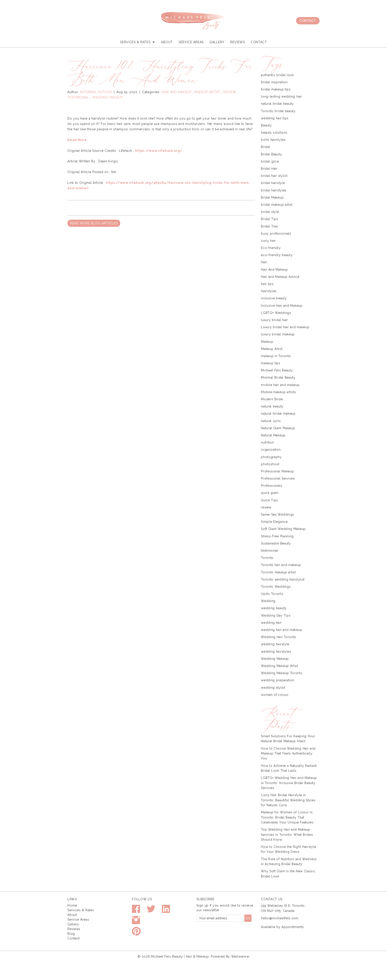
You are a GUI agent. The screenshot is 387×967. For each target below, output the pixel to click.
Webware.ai (240, 956)
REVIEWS (237, 42)
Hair (264, 262)
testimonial (78, 97)
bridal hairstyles (273, 190)
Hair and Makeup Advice (280, 277)
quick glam (270, 493)
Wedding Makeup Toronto (281, 673)
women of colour (275, 695)
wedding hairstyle (275, 644)
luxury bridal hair (274, 320)
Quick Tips (269, 500)
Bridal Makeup (272, 197)
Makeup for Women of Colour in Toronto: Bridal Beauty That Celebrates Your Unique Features (287, 817)
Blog (71, 933)
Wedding (268, 601)
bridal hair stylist (274, 176)
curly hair (268, 240)
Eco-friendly (271, 248)
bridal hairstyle (273, 183)
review (229, 92)
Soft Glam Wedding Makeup (283, 529)
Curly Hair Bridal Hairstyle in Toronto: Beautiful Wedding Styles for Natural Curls (288, 800)
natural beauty (272, 406)
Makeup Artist (207, 92)
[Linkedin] (166, 911)
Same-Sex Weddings (277, 514)
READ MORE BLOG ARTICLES (94, 223)
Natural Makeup (273, 435)
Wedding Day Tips (275, 615)
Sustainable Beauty (276, 543)
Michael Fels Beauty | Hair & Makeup (180, 956)
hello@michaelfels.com (280, 918)
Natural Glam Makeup (278, 428)
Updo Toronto (272, 594)
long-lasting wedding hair (281, 96)
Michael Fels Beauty (277, 370)
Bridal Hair (269, 168)
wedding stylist (273, 687)
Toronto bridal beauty (278, 111)
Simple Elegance (274, 521)
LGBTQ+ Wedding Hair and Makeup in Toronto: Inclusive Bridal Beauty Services (289, 783)
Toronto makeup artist (278, 572)
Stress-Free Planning (277, 536)
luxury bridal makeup (278, 334)
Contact (308, 20)
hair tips (267, 284)
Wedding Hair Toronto (278, 637)
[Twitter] (151, 911)
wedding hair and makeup (281, 630)
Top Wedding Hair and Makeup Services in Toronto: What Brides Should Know (287, 834)
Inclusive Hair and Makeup (282, 305)
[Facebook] (136, 911)
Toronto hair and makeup (281, 565)
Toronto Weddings (276, 586)
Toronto (267, 558)
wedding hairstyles (276, 651)
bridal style (270, 212)
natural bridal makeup (278, 413)
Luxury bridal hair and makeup (285, 327)
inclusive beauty (274, 298)
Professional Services (278, 478)
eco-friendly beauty (276, 255)
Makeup (267, 341)
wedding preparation (277, 680)
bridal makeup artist (276, 204)
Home (72, 905)
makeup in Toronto (276, 356)
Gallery (216, 42)
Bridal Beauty (271, 154)
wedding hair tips (274, 118)
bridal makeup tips (276, 89)
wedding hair (271, 622)
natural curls (271, 421)
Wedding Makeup (107, 97)
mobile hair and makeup (280, 385)
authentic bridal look (277, 75)
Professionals (271, 485)
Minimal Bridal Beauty (278, 377)
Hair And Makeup (176, 92)
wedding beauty (274, 608)
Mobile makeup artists (278, 392)
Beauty (266, 125)
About (167, 42)
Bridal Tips (269, 219)
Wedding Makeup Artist (279, 666)
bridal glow (270, 161)
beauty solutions (274, 132)
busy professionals (276, 233)
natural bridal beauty (277, 103)
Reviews (73, 929)
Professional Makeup (277, 471)
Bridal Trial (269, 226)
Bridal (265, 147)
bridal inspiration (274, 82)
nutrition (267, 442)
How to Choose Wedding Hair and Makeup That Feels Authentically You (288, 753)
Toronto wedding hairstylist (283, 579)
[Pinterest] (136, 933)
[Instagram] (136, 922)
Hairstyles (269, 291)
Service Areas (191, 42)
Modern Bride (272, 399)
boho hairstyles (273, 140)
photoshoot (270, 464)
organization (271, 449)
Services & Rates (80, 910)
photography (271, 457)
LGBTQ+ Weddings (276, 313)
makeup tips (270, 363)
